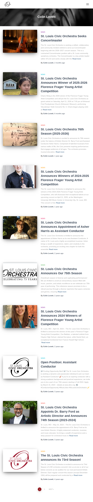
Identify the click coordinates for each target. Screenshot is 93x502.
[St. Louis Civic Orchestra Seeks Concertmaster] (20, 41)
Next (51, 489)
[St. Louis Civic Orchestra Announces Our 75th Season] (20, 274)
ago (59, 63)
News (43, 32)
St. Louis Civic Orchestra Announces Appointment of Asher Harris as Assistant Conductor (65, 227)
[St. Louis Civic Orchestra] (8, 4)
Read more (76, 59)
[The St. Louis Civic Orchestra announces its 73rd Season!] (20, 460)
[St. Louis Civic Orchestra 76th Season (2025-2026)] (20, 134)
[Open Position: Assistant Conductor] (20, 367)
